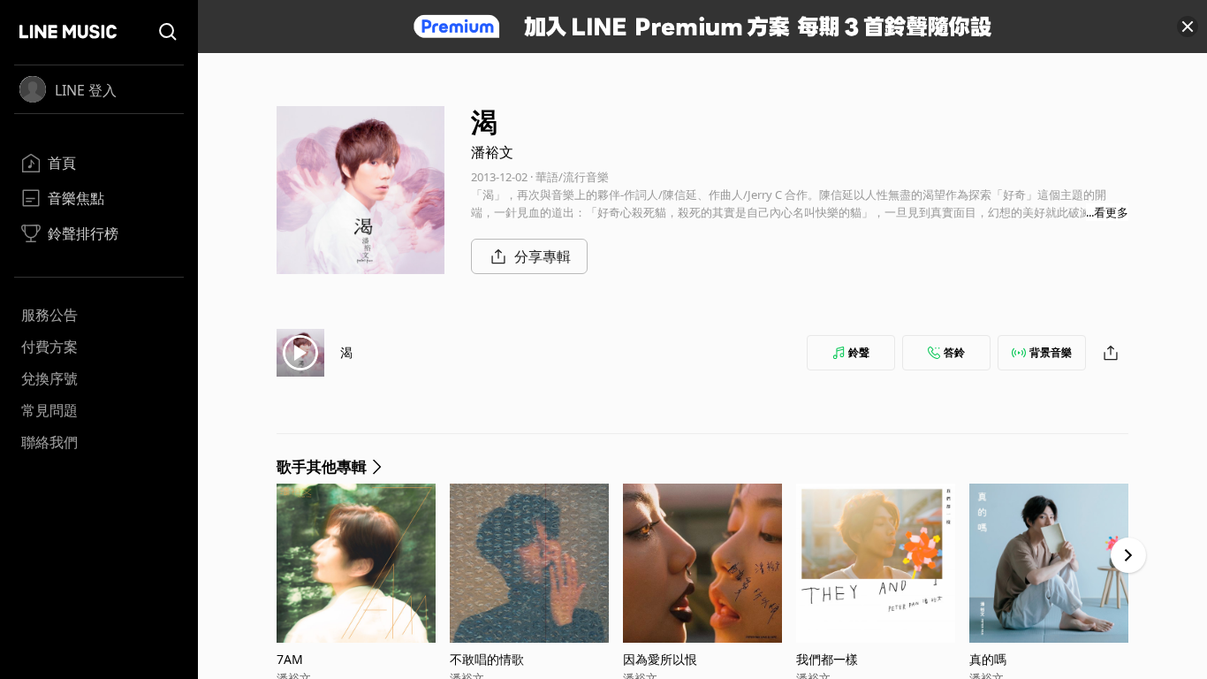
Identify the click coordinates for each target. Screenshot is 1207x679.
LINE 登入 (86, 90)
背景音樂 (1050, 352)
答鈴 (954, 352)
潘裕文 (492, 152)
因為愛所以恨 (660, 659)
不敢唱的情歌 (487, 659)
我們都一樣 (827, 659)
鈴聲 (858, 352)
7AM (290, 659)
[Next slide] (1128, 555)
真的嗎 (987, 659)
